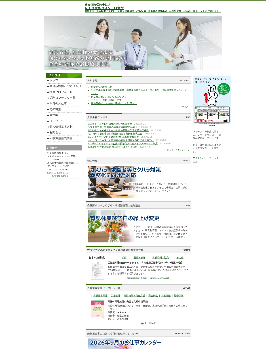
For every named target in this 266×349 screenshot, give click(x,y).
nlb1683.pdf (149, 323)
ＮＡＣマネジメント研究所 (104, 8)
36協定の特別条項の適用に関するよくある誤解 (112, 146)
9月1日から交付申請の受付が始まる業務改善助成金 (115, 133)
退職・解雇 (139, 257)
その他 (179, 257)
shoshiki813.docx (138, 277)
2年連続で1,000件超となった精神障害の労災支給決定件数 (118, 130)
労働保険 (166, 295)
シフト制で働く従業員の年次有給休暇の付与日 (112, 127)
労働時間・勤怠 (160, 257)
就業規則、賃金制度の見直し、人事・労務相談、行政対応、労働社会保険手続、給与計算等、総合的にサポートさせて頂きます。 (153, 11)
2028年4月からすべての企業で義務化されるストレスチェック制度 (123, 143)
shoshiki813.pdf (161, 277)
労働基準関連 (100, 295)
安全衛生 (153, 295)
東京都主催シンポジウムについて (108, 96)
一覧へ (185, 106)
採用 (124, 257)
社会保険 (178, 295)
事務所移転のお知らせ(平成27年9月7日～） (114, 103)
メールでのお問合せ (57, 176)
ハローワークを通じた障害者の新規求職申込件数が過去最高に (121, 140)
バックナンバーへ (179, 150)
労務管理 (115, 295)
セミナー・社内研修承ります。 (107, 100)
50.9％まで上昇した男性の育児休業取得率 (110, 123)
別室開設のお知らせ (101, 87)
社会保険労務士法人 (98, 4)
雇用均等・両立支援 (134, 295)
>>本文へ (166, 190)
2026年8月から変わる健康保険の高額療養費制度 (113, 137)
